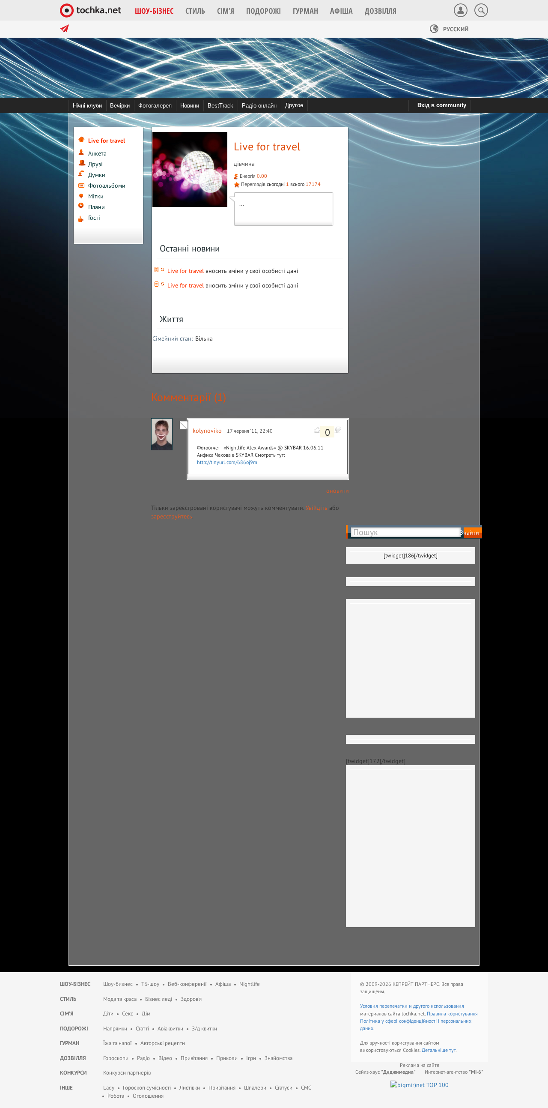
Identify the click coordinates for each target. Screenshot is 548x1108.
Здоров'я (191, 999)
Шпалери (255, 1087)
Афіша (223, 984)
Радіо (143, 1058)
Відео (165, 1058)
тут (452, 1050)
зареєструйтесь (171, 516)
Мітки (96, 196)
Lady (108, 1087)
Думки (96, 175)
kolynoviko (207, 430)
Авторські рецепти (162, 1043)
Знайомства (278, 1058)
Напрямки (115, 1028)
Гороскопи (115, 1058)
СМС (306, 1087)
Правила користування (452, 1013)
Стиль (68, 999)
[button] (154, 11)
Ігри (251, 1058)
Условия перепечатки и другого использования (412, 1006)
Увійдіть (317, 508)
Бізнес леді (158, 999)
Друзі (95, 164)
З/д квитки (204, 1028)
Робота (115, 1095)
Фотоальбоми (106, 185)
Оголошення (148, 1095)
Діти (108, 1013)
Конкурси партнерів (127, 1072)
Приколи (227, 1058)
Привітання (194, 1058)
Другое (294, 105)
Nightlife (249, 984)
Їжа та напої (117, 1043)
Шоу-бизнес (118, 984)
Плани (96, 207)
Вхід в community (441, 105)
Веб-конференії (187, 984)
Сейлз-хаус (385, 1072)
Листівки (189, 1087)
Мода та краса (120, 999)
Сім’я (67, 1013)
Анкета (97, 153)
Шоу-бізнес (75, 984)
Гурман (69, 1043)
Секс (127, 1013)
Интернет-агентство (454, 1072)
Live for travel (185, 271)
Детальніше (435, 1050)
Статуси (283, 1087)
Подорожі (74, 1028)
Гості (94, 218)
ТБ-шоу (150, 984)
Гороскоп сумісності (147, 1087)
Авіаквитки (170, 1028)
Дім (146, 1013)
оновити (337, 490)
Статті (142, 1028)
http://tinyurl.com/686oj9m (227, 462)
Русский (454, 29)
